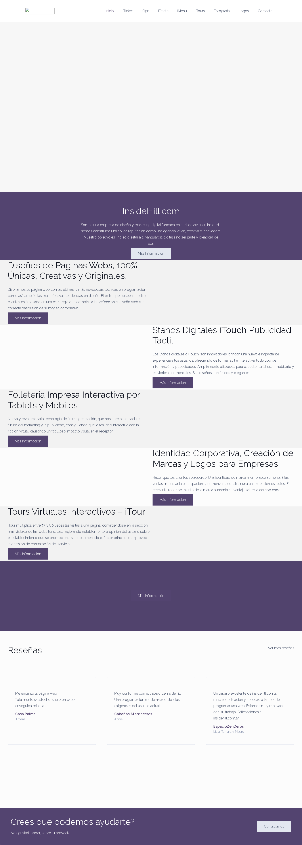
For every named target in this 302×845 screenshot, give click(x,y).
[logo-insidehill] (40, 11)
